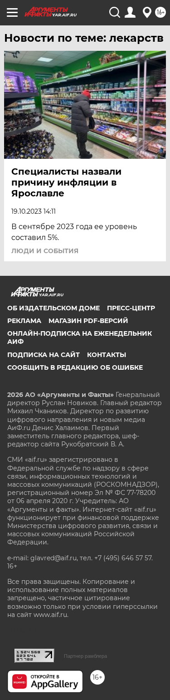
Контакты (106, 355)
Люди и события (44, 251)
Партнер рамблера (85, 656)
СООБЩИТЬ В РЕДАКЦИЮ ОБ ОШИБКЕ (75, 367)
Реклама (24, 321)
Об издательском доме (53, 308)
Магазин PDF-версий (88, 321)
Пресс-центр (131, 308)
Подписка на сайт (43, 355)
